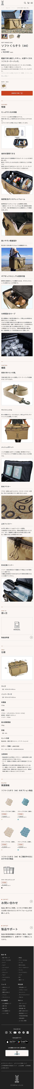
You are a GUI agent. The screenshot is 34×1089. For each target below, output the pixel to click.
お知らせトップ (6, 987)
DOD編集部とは (6, 1011)
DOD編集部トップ (6, 1003)
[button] (4, 36)
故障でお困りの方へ (23, 1011)
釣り (20, 977)
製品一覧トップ (6, 957)
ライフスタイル (6, 977)
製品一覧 (8, 7)
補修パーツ (21, 980)
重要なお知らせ (6, 992)
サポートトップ (22, 1003)
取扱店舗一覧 (22, 1008)
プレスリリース (6, 997)
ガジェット (5, 972)
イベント (4, 994)
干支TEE (21, 997)
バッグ (20, 975)
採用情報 (28, 1065)
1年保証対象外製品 (23, 1015)
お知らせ (4, 990)
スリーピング (5, 967)
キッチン (21, 970)
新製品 (20, 957)
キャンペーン (22, 992)
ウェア (4, 975)
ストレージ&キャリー (24, 967)
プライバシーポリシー (7, 1063)
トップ (2, 7)
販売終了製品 (22, 1006)
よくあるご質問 (22, 1020)
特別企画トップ (22, 987)
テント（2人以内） (6, 960)
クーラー (13, 7)
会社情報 (22, 1065)
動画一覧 (4, 1008)
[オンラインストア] (28, 3)
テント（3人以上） (23, 960)
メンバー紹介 (5, 1013)
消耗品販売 (21, 1018)
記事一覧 (4, 1006)
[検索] (25, 3)
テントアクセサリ (23, 972)
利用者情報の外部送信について (9, 1065)
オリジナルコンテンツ (24, 994)
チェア (4, 965)
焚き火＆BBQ (22, 965)
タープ (3, 962)
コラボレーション (23, 990)
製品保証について (23, 1013)
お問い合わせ (5, 1067)
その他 (4, 980)
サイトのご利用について (21, 1063)
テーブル (21, 962)
